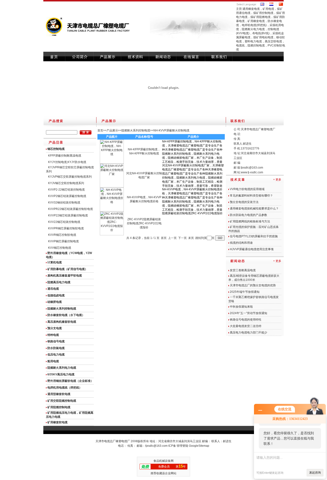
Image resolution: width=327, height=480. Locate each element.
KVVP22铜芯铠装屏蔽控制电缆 (68, 215)
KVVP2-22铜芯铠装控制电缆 (66, 189)
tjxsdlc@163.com (252, 167)
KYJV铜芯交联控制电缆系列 (66, 183)
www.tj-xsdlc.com (252, 172)
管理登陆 (182, 445)
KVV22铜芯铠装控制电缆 (64, 222)
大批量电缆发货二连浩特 (245, 326)
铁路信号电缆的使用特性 (245, 319)
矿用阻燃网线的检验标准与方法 (250, 221)
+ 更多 (277, 179)
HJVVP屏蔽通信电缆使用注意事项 (252, 249)
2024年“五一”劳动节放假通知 (248, 313)
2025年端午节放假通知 (244, 292)
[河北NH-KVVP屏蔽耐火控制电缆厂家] (112, 186)
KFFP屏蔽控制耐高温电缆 (64, 155)
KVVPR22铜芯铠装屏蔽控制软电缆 (70, 209)
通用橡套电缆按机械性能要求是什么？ (254, 208)
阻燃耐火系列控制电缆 (135, 130)
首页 (100, 130)
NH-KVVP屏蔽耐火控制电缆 (171, 130)
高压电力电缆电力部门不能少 (248, 332)
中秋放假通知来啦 (241, 306)
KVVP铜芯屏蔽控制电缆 (63, 241)
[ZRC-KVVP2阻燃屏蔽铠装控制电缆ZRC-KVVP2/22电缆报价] (112, 234)
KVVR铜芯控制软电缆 (62, 235)
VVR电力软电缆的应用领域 (247, 189)
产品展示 (112, 130)
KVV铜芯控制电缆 (59, 247)
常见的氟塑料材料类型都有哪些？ (251, 195)
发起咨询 (315, 472)
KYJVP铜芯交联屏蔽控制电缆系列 (70, 176)
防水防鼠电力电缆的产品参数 (248, 215)
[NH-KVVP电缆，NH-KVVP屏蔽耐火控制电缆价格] (112, 210)
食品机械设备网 (163, 461)
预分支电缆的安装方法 (244, 202)
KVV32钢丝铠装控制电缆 (64, 202)
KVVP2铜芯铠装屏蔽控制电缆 (67, 196)
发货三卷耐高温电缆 (243, 270)
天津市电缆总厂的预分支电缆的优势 (253, 285)
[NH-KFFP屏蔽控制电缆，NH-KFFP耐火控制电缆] (112, 162)
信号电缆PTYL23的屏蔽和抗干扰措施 (254, 236)
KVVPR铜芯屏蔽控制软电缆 (66, 228)
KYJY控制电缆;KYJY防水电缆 (67, 162)
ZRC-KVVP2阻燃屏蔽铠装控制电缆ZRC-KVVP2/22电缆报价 (144, 223)
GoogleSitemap (199, 445)
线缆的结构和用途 (241, 242)
